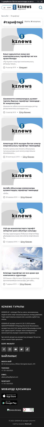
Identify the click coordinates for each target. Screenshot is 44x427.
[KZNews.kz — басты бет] (22, 7)
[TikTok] (27, 349)
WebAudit (28, 424)
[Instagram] (9, 349)
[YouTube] (15, 349)
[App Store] (22, 395)
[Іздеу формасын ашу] (41, 7)
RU (38, 1)
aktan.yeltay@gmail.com (9, 377)
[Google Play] (22, 402)
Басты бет (5, 16)
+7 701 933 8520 (7, 370)
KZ (42, 1)
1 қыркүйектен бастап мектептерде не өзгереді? (18, 1)
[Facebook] (3, 349)
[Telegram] (21, 349)
